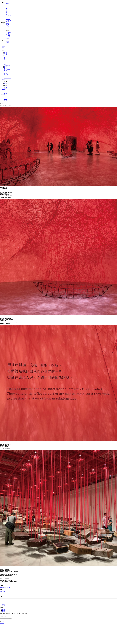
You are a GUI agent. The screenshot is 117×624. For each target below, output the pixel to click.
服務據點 (3, 79)
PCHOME (7, 39)
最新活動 (7, 41)
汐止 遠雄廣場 (8, 34)
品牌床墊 (7, 21)
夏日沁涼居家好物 (9, 20)
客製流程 (7, 3)
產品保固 (3, 609)
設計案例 (5, 54)
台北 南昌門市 (8, 31)
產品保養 (3, 610)
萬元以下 (5, 67)
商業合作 (3, 611)
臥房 (6, 10)
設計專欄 (7, 42)
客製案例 (7, 4)
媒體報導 (5, 93)
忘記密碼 (5, 99)
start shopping (2, 623)
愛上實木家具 (8, 25)
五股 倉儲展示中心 (9, 32)
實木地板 (5, 66)
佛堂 (6, 12)
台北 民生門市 (8, 35)
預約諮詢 (3, 94)
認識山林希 (8, 24)
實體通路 (5, 83)
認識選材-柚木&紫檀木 (7, 78)
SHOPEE (7, 38)
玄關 (6, 13)
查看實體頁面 (2, 591)
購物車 (3, 47)
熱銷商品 (3, 55)
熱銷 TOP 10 (8, 19)
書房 (6, 11)
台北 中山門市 (8, 36)
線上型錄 (3, 605)
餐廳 (6, 9)
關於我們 (7, 23)
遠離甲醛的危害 (8, 26)
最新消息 (3, 89)
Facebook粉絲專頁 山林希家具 (5, 587)
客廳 (6, 8)
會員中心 (3, 46)
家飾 (6, 14)
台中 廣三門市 (8, 33)
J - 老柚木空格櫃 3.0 (9, 15)
